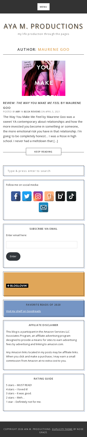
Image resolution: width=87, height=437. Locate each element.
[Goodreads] (49, 196)
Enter (13, 256)
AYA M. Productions (44, 26)
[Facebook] (16, 196)
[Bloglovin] (60, 196)
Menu (43, 6)
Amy (18, 111)
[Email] (43, 207)
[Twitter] (27, 196)
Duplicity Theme (62, 429)
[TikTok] (71, 196)
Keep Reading (43, 151)
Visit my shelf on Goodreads (23, 311)
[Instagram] (38, 196)
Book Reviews (32, 111)
